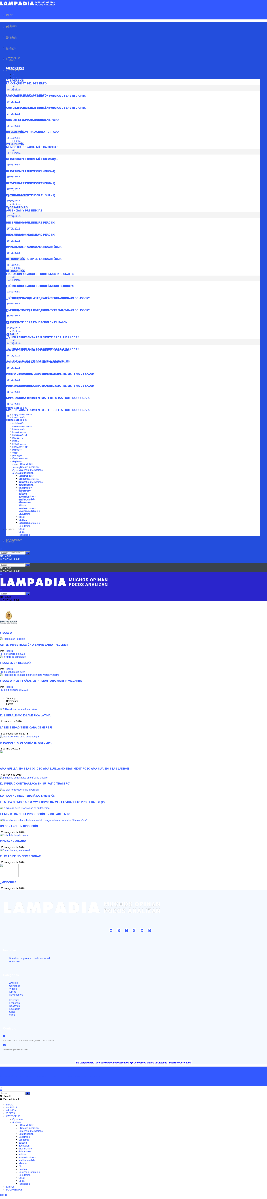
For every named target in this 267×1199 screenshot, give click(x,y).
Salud (22, 528)
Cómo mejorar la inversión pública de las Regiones (46, 107)
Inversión (14, 1000)
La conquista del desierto (26, 83)
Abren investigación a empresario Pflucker (34, 645)
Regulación (17, 462)
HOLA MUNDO (26, 464)
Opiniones (17, 470)
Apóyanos (14, 961)
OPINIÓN (11, 48)
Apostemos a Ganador (23, 246)
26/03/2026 (13, 391)
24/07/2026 (13, 125)
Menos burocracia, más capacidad (32, 147)
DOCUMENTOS (14, 552)
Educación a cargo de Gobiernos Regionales (40, 274)
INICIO (9, 15)
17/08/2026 (13, 228)
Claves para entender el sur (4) (30, 171)
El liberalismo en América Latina (25, 715)
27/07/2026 (13, 304)
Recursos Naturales (21, 459)
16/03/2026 (13, 403)
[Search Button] (27, 553)
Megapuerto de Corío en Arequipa (25, 742)
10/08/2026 (13, 101)
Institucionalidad (19, 447)
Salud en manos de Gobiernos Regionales (38, 361)
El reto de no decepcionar (20, 856)
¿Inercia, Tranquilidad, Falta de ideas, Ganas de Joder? (48, 310)
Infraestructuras (19, 432)
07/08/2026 (13, 113)
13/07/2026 (13, 316)
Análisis (16, 473)
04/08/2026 (13, 292)
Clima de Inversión (29, 467)
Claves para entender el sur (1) (30, 195)
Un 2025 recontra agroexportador (33, 132)
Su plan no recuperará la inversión (27, 795)
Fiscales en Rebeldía (15, 663)
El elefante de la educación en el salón (36, 322)
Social (15, 465)
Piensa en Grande (13, 841)
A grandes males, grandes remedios (34, 373)
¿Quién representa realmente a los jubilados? (42, 337)
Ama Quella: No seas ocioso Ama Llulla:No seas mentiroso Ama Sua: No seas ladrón (64, 768)
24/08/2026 (13, 355)
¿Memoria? (8, 882)
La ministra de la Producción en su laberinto (35, 814)
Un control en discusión (19, 826)
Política (16, 77)
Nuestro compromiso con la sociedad (29, 958)
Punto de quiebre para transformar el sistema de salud (50, 385)
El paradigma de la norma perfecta (33, 398)
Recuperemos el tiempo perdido (30, 234)
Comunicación (26, 472)
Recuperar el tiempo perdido (28, 183)
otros (12, 1014)
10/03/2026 (13, 416)
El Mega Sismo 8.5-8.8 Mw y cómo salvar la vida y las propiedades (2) (52, 802)
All (13, 74)
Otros (14, 453)
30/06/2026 (13, 252)
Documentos (16, 994)
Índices (15, 441)
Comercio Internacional (22, 414)
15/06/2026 (13, 328)
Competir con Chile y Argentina (30, 119)
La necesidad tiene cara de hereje (26, 727)
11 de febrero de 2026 (12, 653)
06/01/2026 (13, 137)
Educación (24, 496)
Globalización (18, 423)
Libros (12, 991)
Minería (15, 450)
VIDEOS (10, 59)
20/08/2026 (13, 165)
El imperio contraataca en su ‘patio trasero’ (35, 783)
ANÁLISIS (11, 38)
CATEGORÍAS (13, 70)
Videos (13, 988)
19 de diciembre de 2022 (14, 689)
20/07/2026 (13, 189)
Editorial (15, 432)
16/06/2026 (13, 265)
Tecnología (17, 468)
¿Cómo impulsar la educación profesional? (39, 298)
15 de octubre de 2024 (12, 671)
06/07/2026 (13, 240)
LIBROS (10, 529)
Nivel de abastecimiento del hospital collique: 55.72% (48, 410)
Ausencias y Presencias (24, 210)
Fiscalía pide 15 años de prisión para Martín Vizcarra (41, 680)
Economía (24, 490)
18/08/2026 (13, 367)
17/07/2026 (13, 201)
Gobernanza (17, 438)
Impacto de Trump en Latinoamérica (33, 259)
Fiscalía (8, 650)
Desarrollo (24, 487)
